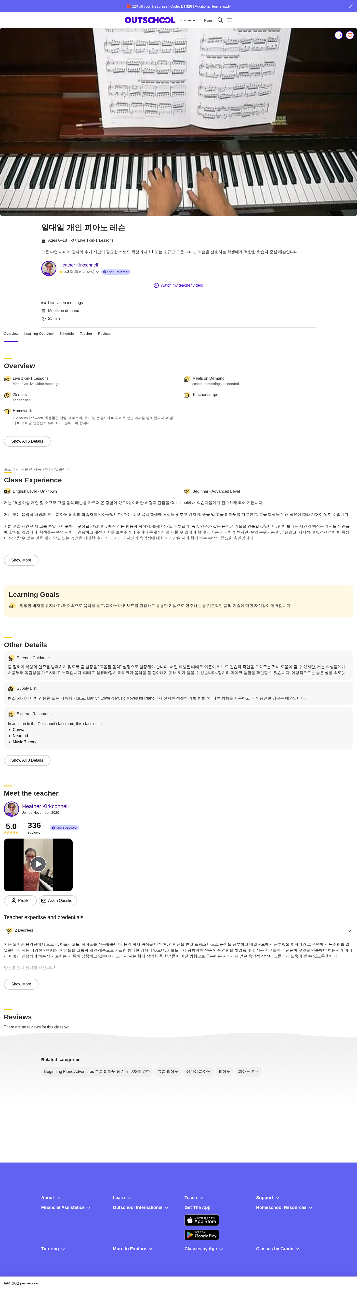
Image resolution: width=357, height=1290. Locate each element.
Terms (216, 6)
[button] (178, 931)
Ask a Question (61, 900)
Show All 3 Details (27, 760)
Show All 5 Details (27, 441)
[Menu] (229, 20)
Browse (185, 20)
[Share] (339, 35)
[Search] (220, 20)
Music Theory (24, 742)
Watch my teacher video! (182, 285)
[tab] (11, 333)
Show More (21, 560)
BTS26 (186, 6)
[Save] (350, 35)
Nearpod (20, 736)
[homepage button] (150, 20)
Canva (18, 730)
